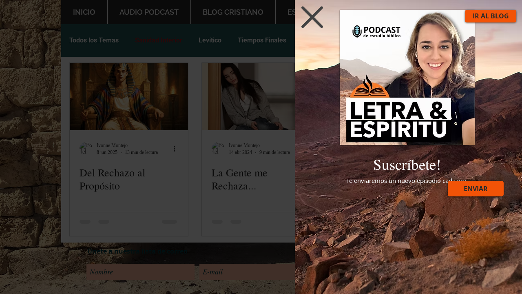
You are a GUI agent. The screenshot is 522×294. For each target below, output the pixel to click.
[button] (312, 17)
